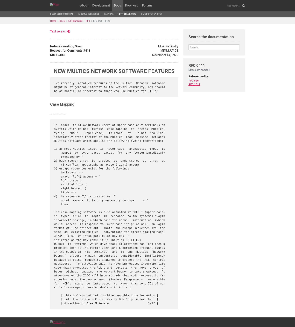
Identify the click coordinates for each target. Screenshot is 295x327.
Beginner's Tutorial (61, 14)
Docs (117, 5)
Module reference (88, 14)
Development (101, 5)
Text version (58, 31)
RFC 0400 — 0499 (101, 21)
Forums (147, 5)
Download (131, 5)
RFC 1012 (194, 84)
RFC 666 (193, 80)
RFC (88, 21)
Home (53, 21)
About (84, 5)
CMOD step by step (151, 14)
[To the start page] (57, 322)
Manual (109, 14)
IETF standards (127, 14)
